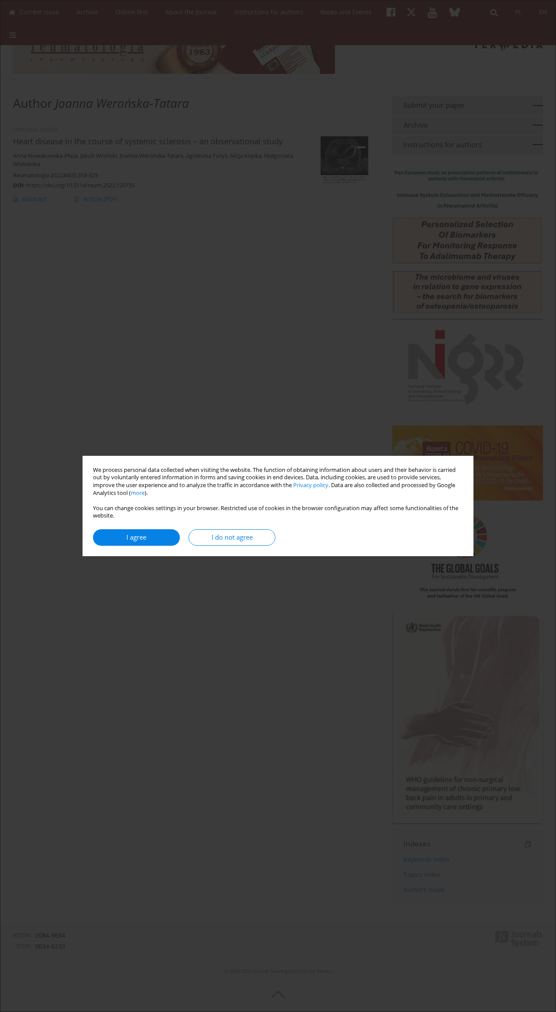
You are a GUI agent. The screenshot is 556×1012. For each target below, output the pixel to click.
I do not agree (232, 537)
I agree (136, 537)
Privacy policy (310, 485)
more (138, 493)
